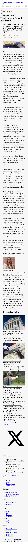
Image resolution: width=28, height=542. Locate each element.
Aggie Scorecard (11, 492)
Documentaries (11, 503)
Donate (8, 6)
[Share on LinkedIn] (1, 15)
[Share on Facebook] (1, 10)
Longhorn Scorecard (12, 494)
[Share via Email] (1, 18)
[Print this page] (1, 20)
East (7, 513)
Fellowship (9, 536)
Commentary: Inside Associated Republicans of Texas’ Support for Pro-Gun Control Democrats (14, 408)
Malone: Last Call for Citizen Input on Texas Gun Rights (12, 387)
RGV (7, 518)
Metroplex (9, 516)
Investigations (10, 484)
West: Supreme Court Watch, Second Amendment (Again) (12, 361)
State (7, 482)
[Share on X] (1, 13)
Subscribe (19, 6)
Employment (10, 534)
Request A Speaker (12, 532)
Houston (9, 515)
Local (8, 480)
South (8, 520)
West (7, 522)
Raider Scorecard (11, 496)
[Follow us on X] (15, 447)
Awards (8, 530)
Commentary (8, 12)
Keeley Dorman (12, 35)
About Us (6, 475)
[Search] (26, 6)
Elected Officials (11, 529)
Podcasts (9, 504)
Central (8, 511)
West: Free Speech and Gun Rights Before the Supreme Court (13, 332)
